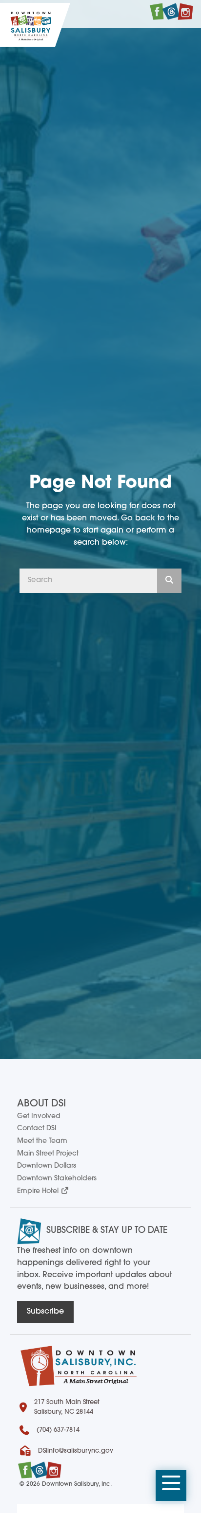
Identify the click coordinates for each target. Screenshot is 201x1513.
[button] (171, 1485)
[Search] (169, 581)
